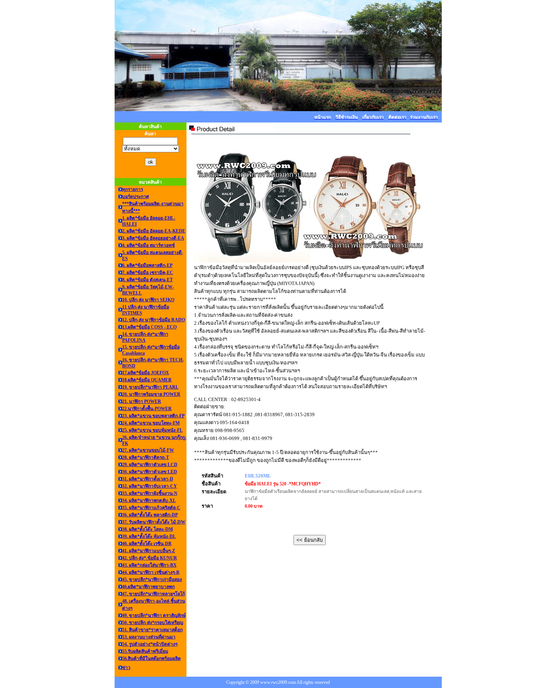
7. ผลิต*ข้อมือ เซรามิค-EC (147, 272)
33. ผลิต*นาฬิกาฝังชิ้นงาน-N (149, 493)
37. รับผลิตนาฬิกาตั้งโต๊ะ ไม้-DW (153, 522)
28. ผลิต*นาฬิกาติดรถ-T (145, 457)
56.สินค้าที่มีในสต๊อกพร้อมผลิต (151, 658)
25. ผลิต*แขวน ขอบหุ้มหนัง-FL (152, 430)
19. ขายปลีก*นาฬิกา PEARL (150, 387)
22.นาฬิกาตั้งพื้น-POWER (147, 408)
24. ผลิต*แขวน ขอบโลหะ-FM (151, 423)
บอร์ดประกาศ (135, 196)
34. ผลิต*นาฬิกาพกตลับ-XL (149, 500)
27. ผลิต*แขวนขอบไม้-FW (148, 450)
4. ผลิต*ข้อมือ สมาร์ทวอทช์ (148, 245)
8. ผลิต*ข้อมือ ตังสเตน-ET (147, 279)
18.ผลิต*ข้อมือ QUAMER (147, 380)
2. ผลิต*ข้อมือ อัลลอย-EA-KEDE (153, 231)
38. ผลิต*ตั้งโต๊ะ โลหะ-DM (147, 529)
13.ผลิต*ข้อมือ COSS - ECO (149, 327)
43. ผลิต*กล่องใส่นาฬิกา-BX (149, 565)
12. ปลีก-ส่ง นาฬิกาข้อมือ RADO (153, 319)
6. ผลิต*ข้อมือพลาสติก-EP (147, 265)
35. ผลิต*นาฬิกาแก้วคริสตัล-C (151, 507)
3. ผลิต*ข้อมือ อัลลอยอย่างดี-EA (153, 238)
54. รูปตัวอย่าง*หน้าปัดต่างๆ (149, 644)
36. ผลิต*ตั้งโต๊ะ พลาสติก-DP (150, 515)
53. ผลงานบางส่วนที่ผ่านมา (148, 637)
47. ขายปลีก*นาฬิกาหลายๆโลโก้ (153, 594)
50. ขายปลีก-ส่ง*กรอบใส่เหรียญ (152, 622)
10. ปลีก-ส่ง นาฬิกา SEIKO (148, 299)
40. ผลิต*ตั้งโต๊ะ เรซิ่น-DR (147, 543)
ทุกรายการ (132, 189)
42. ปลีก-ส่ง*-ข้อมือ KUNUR (149, 558)
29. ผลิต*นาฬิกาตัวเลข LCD (149, 464)
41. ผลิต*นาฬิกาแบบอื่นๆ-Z (148, 550)
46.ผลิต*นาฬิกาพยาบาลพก (148, 586)
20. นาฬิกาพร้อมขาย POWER (151, 394)
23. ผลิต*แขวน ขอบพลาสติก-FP (153, 415)
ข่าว (126, 667)
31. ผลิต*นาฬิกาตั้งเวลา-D (147, 479)
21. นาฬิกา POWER (141, 401)
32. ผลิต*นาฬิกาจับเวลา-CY (149, 486)
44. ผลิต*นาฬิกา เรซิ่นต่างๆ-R (151, 572)
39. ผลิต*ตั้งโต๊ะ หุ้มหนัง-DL (149, 536)
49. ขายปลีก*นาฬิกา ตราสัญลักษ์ (154, 615)
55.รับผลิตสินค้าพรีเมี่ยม (145, 651)
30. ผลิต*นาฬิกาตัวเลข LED (149, 471)
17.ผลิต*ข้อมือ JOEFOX (145, 372)
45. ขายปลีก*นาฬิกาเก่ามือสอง (152, 579)
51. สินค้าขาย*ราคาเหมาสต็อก (152, 629)
